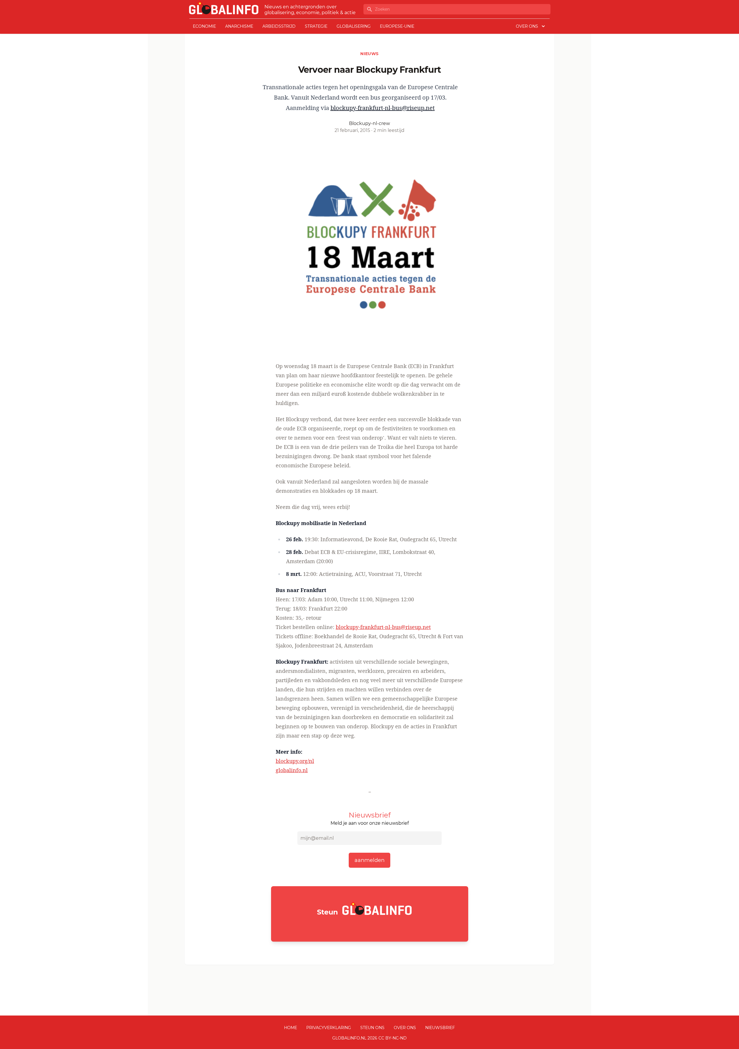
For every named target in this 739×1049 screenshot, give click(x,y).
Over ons (405, 1027)
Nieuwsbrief (440, 1027)
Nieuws (369, 53)
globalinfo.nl (292, 770)
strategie (316, 26)
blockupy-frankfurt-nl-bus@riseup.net (383, 108)
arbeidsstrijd (279, 26)
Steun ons (372, 1027)
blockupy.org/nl (295, 760)
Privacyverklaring (328, 1027)
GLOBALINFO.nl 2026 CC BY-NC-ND (369, 1038)
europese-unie (397, 26)
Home (290, 1027)
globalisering (354, 26)
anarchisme (239, 26)
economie (204, 26)
